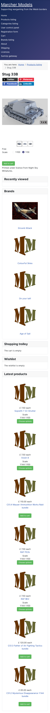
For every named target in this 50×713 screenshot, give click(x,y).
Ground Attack (25, 228)
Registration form (9, 31)
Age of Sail (25, 333)
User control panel (10, 27)
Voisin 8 (25, 457)
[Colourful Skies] (25, 246)
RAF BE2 (25, 599)
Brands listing (7, 39)
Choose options (25, 421)
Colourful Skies (25, 263)
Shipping (5, 48)
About (4, 44)
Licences (5, 52)
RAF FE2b (25, 552)
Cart (3, 35)
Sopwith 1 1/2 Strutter (25, 411)
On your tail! (25, 298)
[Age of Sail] (25, 316)
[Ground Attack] (25, 210)
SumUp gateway (9, 56)
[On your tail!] (25, 281)
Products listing (8, 19)
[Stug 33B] (25, 111)
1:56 (27, 152)
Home (4, 15)
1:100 (17, 152)
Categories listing (9, 23)
